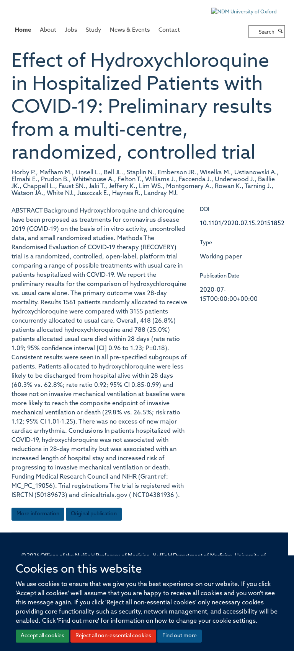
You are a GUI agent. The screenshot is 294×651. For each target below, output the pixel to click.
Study (93, 30)
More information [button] (37, 514)
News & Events (130, 30)
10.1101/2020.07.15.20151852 (242, 224)
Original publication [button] (94, 514)
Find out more (179, 636)
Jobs (71, 30)
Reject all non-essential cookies (113, 636)
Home (23, 30)
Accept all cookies (42, 636)
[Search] (280, 32)
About (48, 30)
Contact (169, 30)
